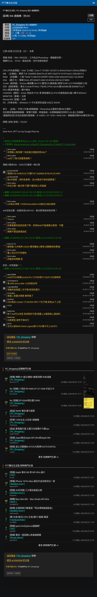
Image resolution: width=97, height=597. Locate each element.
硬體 (21, 337)
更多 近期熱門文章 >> (48, 457)
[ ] (17, 379)
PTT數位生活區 (9, 11)
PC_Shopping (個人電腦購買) (28, 11)
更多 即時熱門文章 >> (48, 545)
